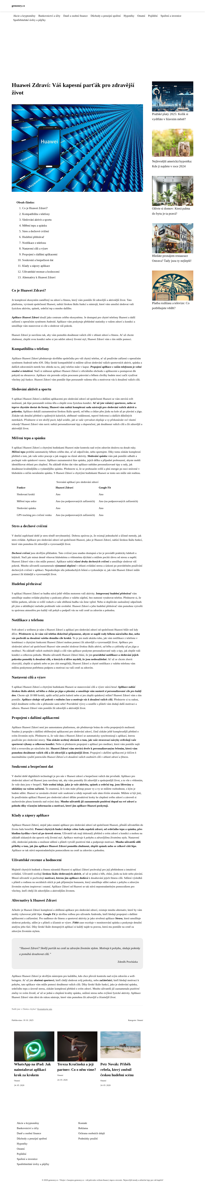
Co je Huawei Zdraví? (35, 208)
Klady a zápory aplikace (36, 265)
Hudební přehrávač (33, 237)
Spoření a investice (171, 15)
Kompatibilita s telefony (36, 214)
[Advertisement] (102, 45)
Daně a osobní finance (75, 15)
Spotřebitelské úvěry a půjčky (29, 19)
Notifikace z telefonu (34, 242)
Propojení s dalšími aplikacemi (39, 254)
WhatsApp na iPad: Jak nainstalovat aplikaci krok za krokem (32, 1069)
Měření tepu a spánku (34, 225)
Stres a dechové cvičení (35, 231)
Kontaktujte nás (44, 1009)
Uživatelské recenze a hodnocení (40, 271)
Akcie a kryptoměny (24, 15)
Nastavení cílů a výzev (35, 248)
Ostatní (141, 15)
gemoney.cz (18, 5)
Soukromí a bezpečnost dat (37, 260)
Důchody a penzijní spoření (106, 15)
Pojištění (153, 15)
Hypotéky (129, 15)
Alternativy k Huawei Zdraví (38, 277)
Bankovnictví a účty (49, 15)
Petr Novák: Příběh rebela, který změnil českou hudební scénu (117, 1069)
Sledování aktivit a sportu (37, 219)
